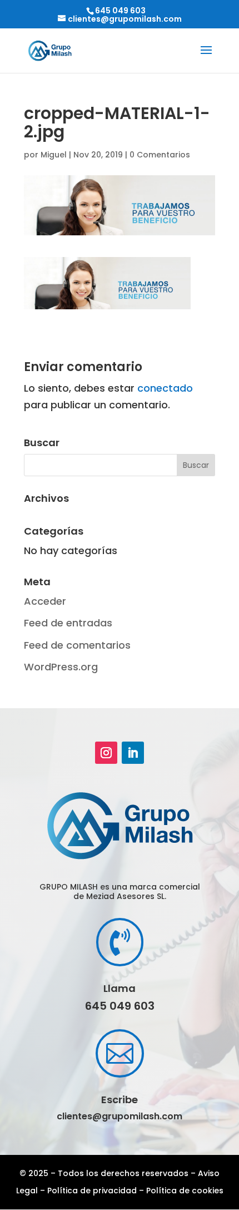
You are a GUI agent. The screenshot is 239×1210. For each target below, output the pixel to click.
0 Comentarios (160, 154)
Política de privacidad (92, 1190)
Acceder (45, 601)
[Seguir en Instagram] (106, 753)
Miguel (54, 154)
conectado (165, 388)
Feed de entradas (68, 623)
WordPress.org (61, 667)
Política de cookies (184, 1190)
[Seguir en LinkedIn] (133, 753)
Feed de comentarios (77, 645)
